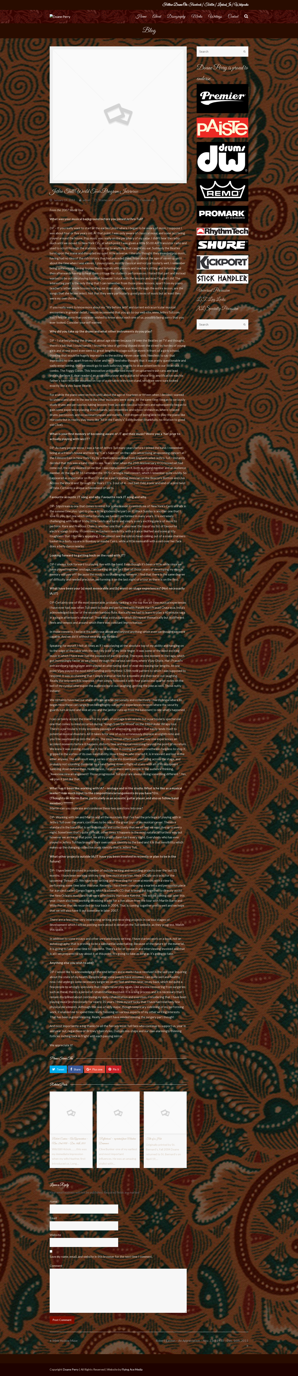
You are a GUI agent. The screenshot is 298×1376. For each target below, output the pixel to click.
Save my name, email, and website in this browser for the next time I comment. (101, 1256)
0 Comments (146, 200)
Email (54, 1218)
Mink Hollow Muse (65, 1340)
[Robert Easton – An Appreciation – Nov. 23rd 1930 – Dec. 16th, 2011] (71, 1112)
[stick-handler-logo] (222, 279)
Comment (57, 1265)
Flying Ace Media (132, 1369)
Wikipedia (241, 4)
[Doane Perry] (60, 16)
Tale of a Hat (154, 1139)
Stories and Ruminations (114, 200)
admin (86, 200)
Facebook (195, 4)
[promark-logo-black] (222, 214)
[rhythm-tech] (222, 231)
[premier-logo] (222, 98)
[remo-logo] (222, 190)
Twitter (209, 4)
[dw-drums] (222, 158)
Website (55, 1235)
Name (54, 1201)
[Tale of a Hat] (165, 1112)
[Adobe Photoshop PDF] (222, 262)
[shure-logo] (222, 245)
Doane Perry (70, 1369)
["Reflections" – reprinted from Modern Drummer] (118, 1112)
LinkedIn (224, 4)
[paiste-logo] (222, 127)
